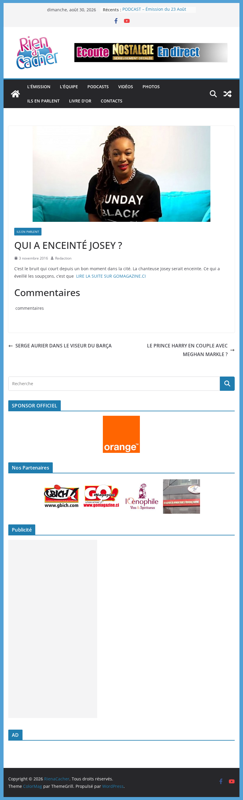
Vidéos (125, 86)
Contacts (111, 101)
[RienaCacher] (15, 94)
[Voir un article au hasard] (227, 94)
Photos (151, 86)
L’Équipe (69, 86)
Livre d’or (80, 101)
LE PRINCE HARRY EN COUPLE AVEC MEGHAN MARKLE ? (187, 350)
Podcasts (98, 86)
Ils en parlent (43, 101)
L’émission (38, 86)
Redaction (63, 258)
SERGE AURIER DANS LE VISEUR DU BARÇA (63, 345)
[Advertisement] (52, 629)
